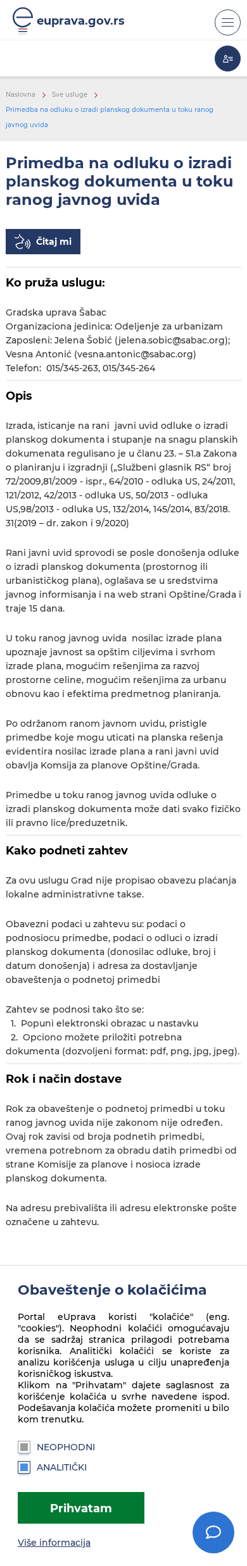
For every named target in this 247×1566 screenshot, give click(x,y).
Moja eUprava (228, 58)
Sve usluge (69, 94)
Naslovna (20, 94)
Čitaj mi (54, 241)
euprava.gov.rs (81, 20)
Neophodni (66, 1447)
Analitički (62, 1467)
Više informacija (54, 1542)
